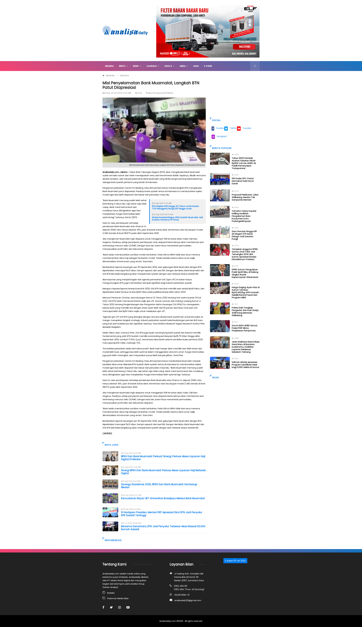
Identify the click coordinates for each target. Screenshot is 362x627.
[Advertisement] (234, 93)
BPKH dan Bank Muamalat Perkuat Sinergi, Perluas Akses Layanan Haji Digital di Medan (163, 458)
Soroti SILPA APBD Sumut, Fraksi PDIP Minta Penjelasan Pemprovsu (245, 328)
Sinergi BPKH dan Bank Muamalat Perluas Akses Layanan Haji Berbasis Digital (163, 472)
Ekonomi (124, 75)
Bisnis (136, 66)
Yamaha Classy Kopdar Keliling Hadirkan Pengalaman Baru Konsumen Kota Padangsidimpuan (244, 216)
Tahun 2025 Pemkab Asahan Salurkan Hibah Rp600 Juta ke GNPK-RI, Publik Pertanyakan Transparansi (244, 163)
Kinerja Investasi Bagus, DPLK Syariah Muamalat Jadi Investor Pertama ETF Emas (177, 218)
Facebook (219, 128)
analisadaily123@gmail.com (187, 600)
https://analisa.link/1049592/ (160, 93)
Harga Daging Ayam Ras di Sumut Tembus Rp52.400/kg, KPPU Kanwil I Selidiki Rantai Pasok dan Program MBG (245, 292)
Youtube (245, 128)
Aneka (183, 66)
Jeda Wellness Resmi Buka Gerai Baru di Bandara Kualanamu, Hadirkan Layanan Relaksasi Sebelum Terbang (245, 346)
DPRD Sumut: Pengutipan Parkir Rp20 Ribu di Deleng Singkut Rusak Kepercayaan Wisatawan (245, 273)
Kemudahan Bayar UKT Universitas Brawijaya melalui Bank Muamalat (163, 498)
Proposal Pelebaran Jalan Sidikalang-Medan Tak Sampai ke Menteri (245, 197)
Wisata (168, 66)
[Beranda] (125, 30)
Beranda (109, 66)
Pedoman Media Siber (118, 598)
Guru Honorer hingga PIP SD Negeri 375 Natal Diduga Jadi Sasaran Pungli (244, 235)
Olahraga (152, 66)
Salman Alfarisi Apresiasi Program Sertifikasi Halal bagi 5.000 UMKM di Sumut (245, 365)
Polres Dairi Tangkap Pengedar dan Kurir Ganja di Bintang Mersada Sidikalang (245, 311)
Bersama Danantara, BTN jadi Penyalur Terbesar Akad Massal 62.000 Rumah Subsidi (163, 528)
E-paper (208, 66)
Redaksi (111, 593)
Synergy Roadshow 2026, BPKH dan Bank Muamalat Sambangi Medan (159, 486)
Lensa (196, 66)
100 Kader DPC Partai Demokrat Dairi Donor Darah (243, 181)
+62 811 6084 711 (181, 594)
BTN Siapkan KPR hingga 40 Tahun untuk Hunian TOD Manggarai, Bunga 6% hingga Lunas (175, 207)
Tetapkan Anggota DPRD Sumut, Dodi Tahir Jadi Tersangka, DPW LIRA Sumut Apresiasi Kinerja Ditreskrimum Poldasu (245, 254)
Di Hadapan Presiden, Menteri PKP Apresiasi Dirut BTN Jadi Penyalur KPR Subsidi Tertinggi (161, 514)
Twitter (232, 128)
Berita (122, 66)
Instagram (219, 136)
